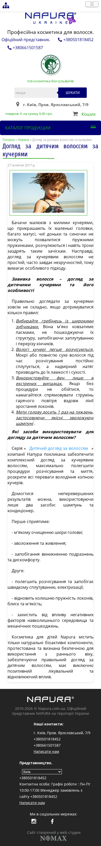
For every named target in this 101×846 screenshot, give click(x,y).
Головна (9, 140)
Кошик (89, 114)
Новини (23, 140)
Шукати (73, 93)
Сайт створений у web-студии (54, 832)
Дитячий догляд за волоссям (58, 448)
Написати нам (46, 751)
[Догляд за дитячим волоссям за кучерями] (50, 192)
